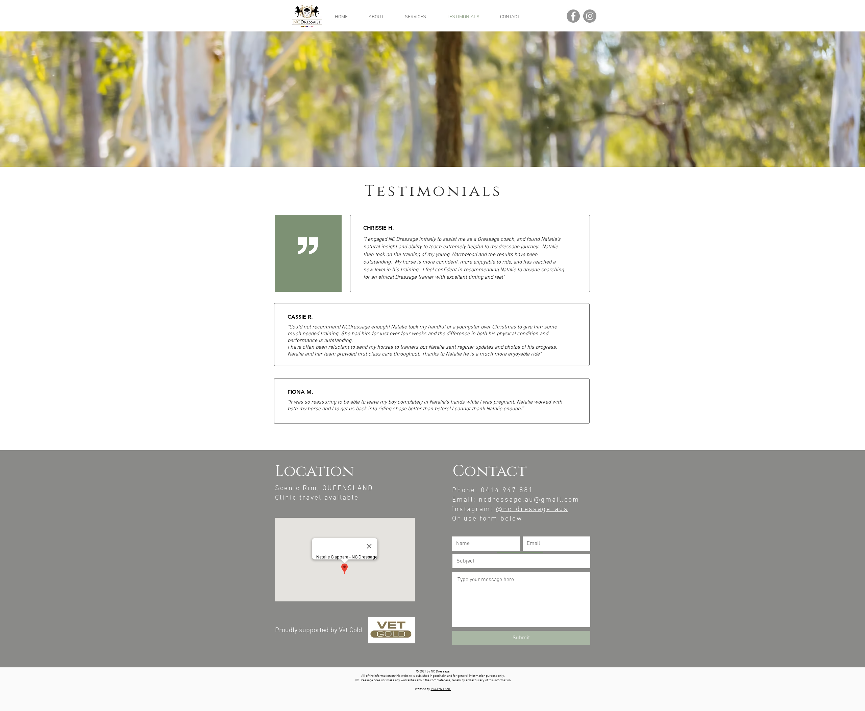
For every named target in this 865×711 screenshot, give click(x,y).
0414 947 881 (507, 490)
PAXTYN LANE (441, 689)
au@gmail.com (552, 500)
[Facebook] (573, 16)
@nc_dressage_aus (532, 509)
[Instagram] (589, 16)
